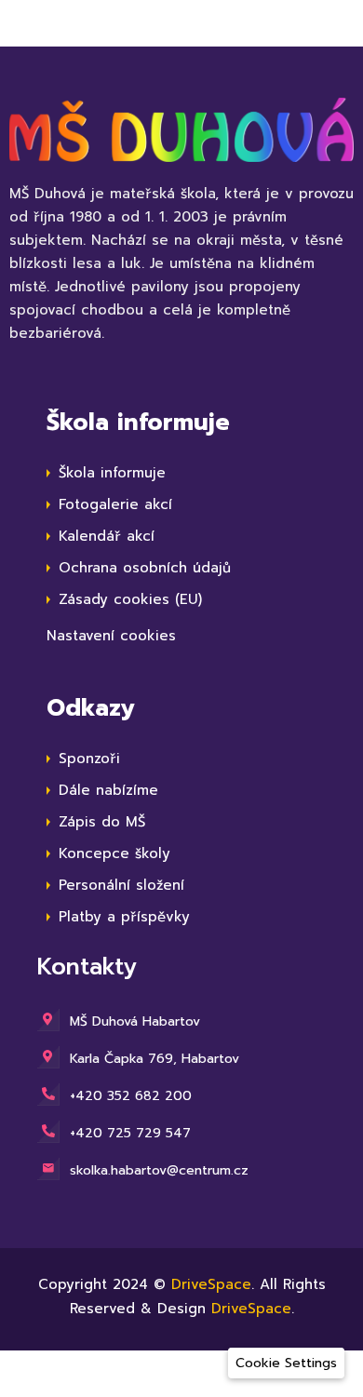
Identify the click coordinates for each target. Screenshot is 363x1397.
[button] (286, 1363)
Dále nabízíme (108, 790)
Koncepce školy (114, 853)
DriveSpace (211, 1284)
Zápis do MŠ (102, 822)
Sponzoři (89, 758)
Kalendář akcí (107, 536)
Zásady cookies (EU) (130, 599)
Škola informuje (112, 473)
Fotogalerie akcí (115, 504)
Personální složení (121, 885)
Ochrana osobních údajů (145, 567)
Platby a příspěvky (124, 917)
